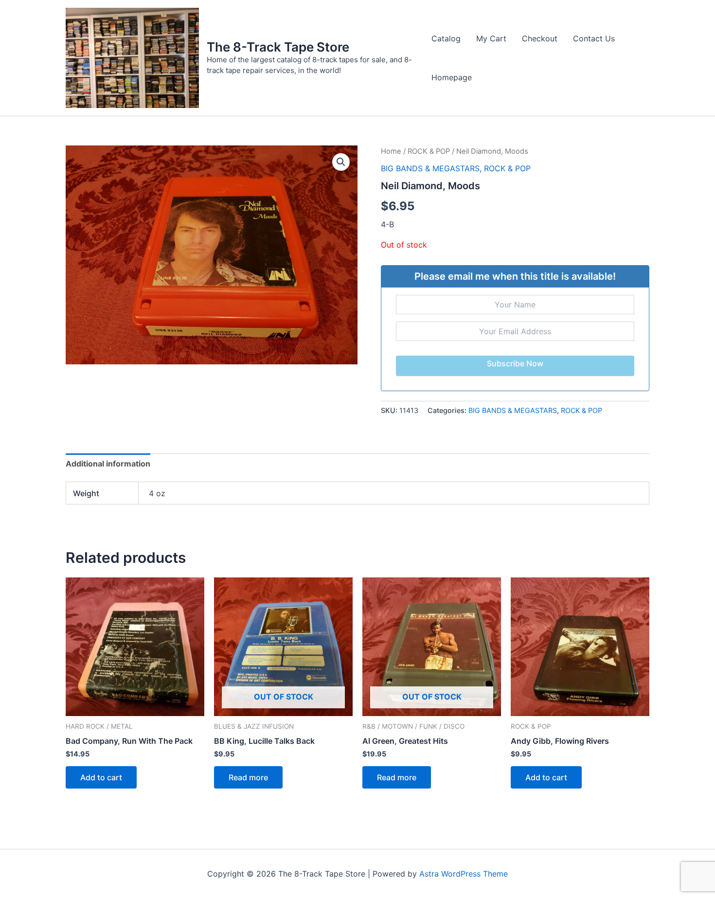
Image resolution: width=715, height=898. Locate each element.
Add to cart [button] (101, 777)
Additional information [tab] (108, 463)
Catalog (446, 38)
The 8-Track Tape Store (278, 46)
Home (391, 151)
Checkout (539, 38)
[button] (341, 162)
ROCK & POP (429, 151)
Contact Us (594, 38)
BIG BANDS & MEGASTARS (430, 168)
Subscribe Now (515, 363)
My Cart (491, 38)
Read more (248, 777)
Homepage (451, 77)
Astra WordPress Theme (463, 874)
